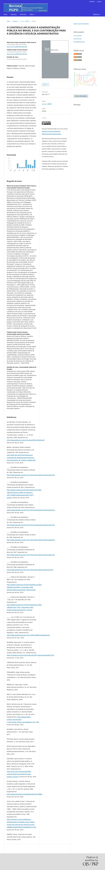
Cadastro (92, 1)
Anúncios (23, 14)
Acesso (99, 1)
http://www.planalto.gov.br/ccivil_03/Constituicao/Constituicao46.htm (31, 540)
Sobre (32, 14)
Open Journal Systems (81, 24)
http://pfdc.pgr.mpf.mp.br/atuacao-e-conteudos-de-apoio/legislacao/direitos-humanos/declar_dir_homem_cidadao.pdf (21, 457)
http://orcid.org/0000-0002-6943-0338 (17, 46)
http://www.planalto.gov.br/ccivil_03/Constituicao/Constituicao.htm (30, 570)
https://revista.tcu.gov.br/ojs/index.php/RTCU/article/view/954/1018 (30, 655)
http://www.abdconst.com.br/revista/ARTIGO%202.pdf (25, 440)
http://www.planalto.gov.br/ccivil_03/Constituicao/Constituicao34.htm (31, 510)
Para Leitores (78, 36)
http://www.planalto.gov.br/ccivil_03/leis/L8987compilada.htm (28, 635)
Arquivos (14, 14)
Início (8, 21)
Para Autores (78, 39)
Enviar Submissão (81, 96)
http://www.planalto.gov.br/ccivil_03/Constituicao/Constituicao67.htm (31, 555)
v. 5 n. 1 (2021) (25, 21)
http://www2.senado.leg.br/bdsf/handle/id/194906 (24, 794)
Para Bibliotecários (79, 42)
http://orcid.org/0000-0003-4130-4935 (17, 54)
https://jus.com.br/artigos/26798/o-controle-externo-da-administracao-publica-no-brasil (19, 774)
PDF (46, 84)
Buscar (97, 14)
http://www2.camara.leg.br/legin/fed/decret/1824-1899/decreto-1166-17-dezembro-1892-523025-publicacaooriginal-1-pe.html (24, 607)
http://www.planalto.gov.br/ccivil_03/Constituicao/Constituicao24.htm (31, 475)
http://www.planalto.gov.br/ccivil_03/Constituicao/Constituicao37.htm (31, 525)
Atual (5, 14)
